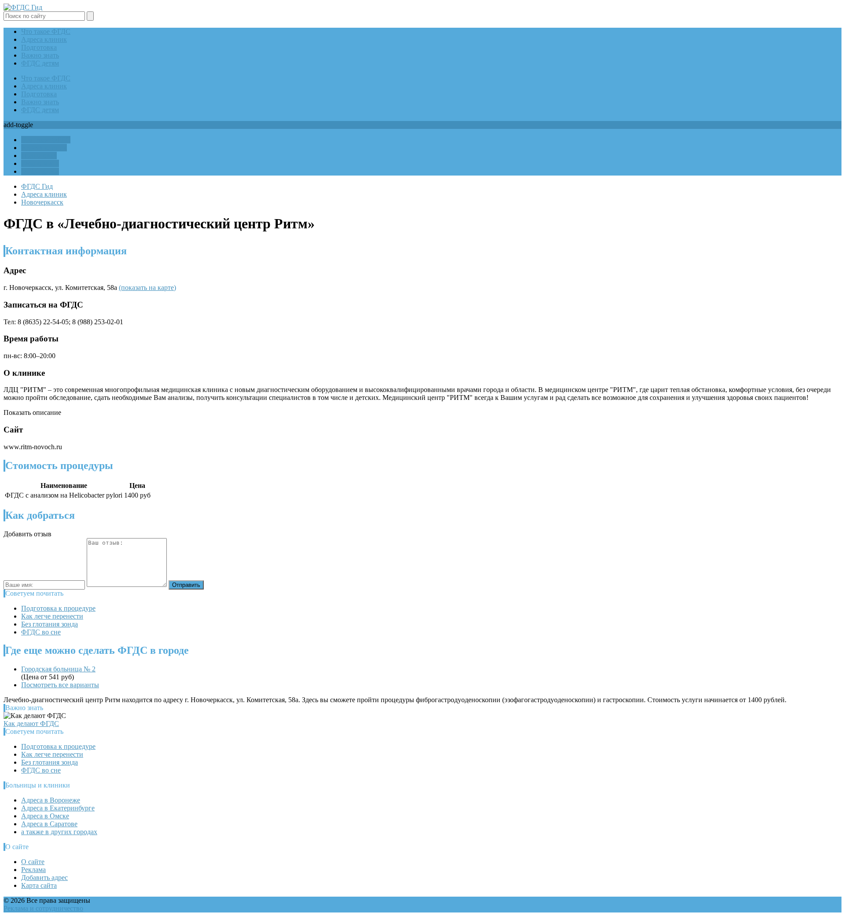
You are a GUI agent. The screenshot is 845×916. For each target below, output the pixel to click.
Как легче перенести (52, 616)
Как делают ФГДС (31, 723)
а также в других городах (59, 831)
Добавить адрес (44, 877)
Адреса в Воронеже (50, 800)
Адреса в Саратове (49, 824)
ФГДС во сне (41, 632)
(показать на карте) (147, 287)
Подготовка (39, 47)
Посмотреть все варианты (60, 685)
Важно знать (40, 55)
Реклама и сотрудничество (43, 908)
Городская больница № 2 (58, 669)
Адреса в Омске (45, 816)
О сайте (32, 861)
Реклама (33, 869)
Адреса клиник (44, 39)
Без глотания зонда (49, 624)
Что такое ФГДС (45, 31)
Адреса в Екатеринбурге (58, 808)
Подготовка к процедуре (58, 608)
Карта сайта (39, 885)
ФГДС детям (40, 63)
